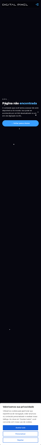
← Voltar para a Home (21, 123)
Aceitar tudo (20, 428)
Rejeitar (20, 440)
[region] (20, 424)
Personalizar (20, 434)
